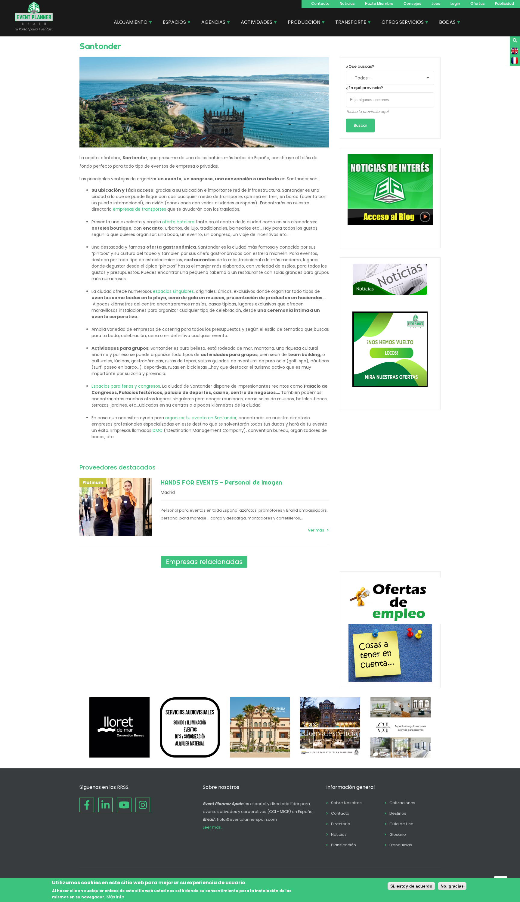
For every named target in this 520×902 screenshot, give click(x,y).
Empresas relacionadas (204, 561)
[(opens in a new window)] (119, 756)
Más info (115, 897)
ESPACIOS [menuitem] (172, 23)
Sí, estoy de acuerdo (411, 886)
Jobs (436, 3)
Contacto (320, 3)
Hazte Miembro (379, 3)
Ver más (316, 530)
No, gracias (452, 886)
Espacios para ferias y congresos (125, 386)
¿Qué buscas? (360, 66)
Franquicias (400, 845)
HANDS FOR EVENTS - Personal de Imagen (221, 482)
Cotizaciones (402, 803)
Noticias (347, 3)
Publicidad (504, 3)
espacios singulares (173, 291)
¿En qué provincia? (364, 88)
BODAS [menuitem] (445, 23)
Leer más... (213, 827)
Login (455, 3)
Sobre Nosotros (346, 803)
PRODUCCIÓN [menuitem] (301, 23)
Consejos (412, 3)
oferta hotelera (178, 222)
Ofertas (477, 3)
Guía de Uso (401, 824)
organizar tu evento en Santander (201, 418)
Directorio (340, 824)
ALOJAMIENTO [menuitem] (128, 23)
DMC (158, 430)
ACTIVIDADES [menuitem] (254, 23)
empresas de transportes (139, 209)
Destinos (397, 813)
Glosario (397, 834)
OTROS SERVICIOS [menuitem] (400, 23)
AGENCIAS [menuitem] (211, 23)
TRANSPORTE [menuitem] (348, 23)
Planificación (343, 845)
